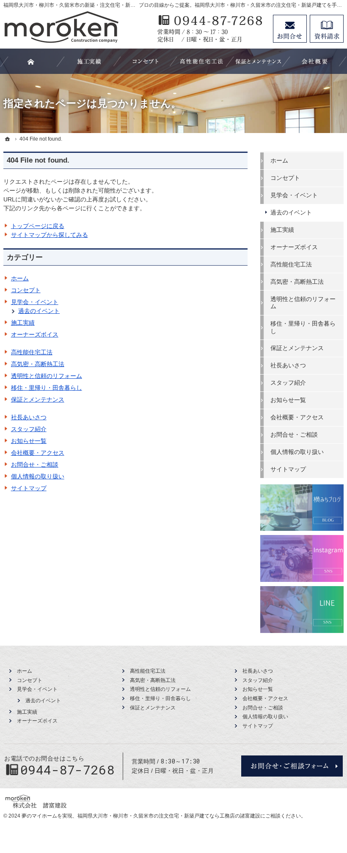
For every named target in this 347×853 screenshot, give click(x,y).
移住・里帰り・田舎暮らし (46, 387)
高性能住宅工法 (31, 352)
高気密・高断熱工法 (37, 364)
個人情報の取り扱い (37, 476)
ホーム (20, 278)
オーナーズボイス (34, 334)
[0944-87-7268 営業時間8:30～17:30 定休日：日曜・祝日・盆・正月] (210, 29)
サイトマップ (29, 488)
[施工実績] (89, 61)
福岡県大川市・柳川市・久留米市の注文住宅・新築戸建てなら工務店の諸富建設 (168, 816)
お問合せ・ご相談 (34, 464)
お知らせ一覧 (29, 440)
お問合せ (290, 29)
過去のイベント (39, 310)
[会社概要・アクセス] (315, 61)
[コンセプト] (145, 61)
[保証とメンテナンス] (258, 61)
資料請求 (327, 29)
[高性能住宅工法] (202, 61)
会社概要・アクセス (37, 452)
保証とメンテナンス (37, 399)
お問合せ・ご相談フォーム (292, 766)
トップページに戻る (37, 226)
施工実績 (23, 322)
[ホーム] (7, 139)
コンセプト (26, 290)
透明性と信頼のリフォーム (46, 375)
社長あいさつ (29, 417)
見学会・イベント (34, 302)
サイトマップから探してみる (49, 234)
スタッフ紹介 (29, 429)
